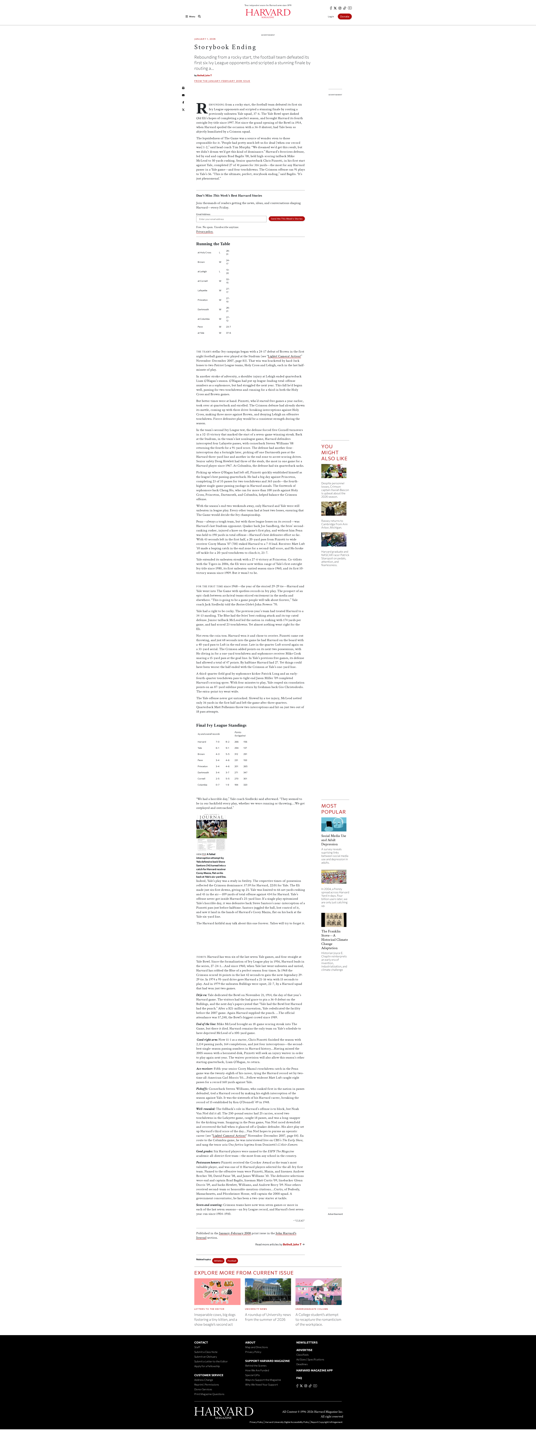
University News (256, 1309)
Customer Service (208, 1375)
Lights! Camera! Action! (284, 356)
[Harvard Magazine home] (268, 13)
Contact (201, 1342)
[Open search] (199, 16)
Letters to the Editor (209, 1309)
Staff (197, 1347)
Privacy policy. (204, 231)
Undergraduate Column (311, 1309)
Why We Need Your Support (261, 1384)
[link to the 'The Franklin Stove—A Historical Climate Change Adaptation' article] (335, 921)
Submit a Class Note (206, 1351)
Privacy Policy (253, 1351)
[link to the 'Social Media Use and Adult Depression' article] (335, 825)
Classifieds (302, 1354)
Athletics (218, 1260)
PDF (204, 854)
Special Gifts (252, 1375)
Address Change (203, 1379)
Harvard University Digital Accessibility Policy (287, 1422)
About (250, 1342)
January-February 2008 (225, 81)
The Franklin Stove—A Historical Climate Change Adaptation (334, 939)
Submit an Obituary (205, 1356)
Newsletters (307, 1342)
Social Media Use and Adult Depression (333, 840)
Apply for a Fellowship (207, 1366)
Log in (331, 16)
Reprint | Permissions (206, 1384)
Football (232, 1260)
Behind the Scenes (255, 1365)
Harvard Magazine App (314, 1370)
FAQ (299, 1378)
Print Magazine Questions (209, 1394)
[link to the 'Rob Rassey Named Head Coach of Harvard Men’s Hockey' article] (335, 510)
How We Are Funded (257, 1370)
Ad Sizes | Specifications (310, 1359)
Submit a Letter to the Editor (211, 1361)
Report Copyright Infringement (326, 1422)
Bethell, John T (204, 75)
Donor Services (203, 1389)
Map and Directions (256, 1347)
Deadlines (302, 1364)
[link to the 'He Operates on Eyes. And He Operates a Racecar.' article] (335, 540)
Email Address (203, 214)
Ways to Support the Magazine (263, 1379)
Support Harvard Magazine (267, 1360)
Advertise (304, 1350)
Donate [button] (344, 16)
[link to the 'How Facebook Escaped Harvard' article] (335, 878)
